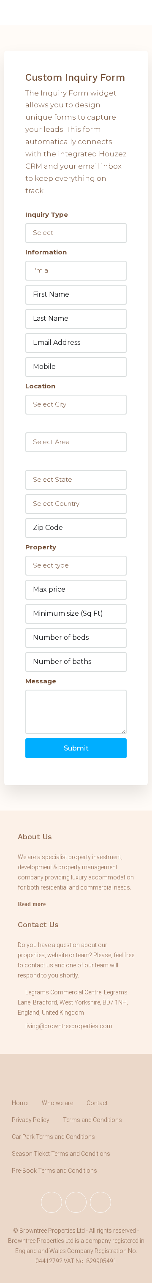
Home (20, 1103)
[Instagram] (76, 1202)
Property (40, 547)
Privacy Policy (30, 1119)
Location (40, 386)
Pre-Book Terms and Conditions (54, 1170)
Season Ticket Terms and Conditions (61, 1153)
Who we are (57, 1103)
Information (46, 252)
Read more (32, 904)
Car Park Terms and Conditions (53, 1136)
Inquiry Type (46, 214)
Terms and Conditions (92, 1119)
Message (40, 681)
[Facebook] (51, 1202)
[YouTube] (100, 1202)
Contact (97, 1103)
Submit (76, 748)
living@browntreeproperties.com (68, 1026)
